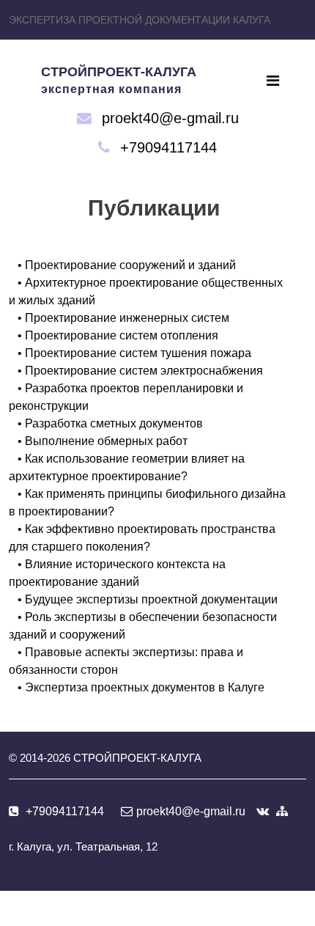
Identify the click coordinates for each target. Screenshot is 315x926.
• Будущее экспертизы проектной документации (148, 599)
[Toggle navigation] (273, 81)
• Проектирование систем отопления (118, 335)
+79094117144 (168, 147)
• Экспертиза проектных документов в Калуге (141, 687)
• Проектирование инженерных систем (123, 318)
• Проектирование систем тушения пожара (134, 353)
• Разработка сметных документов (110, 423)
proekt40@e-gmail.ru (170, 118)
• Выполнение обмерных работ (103, 441)
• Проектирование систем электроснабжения (140, 370)
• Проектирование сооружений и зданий (127, 265)
